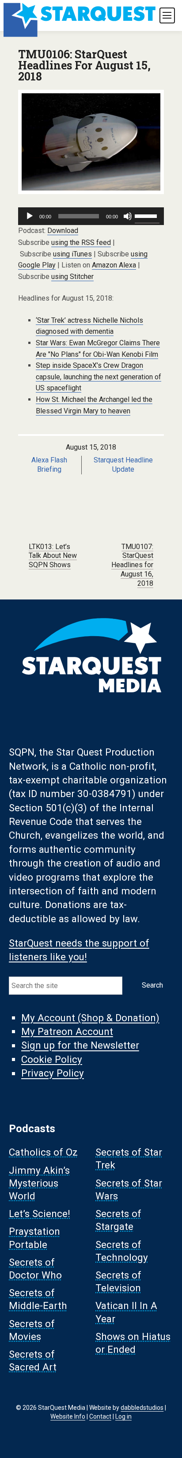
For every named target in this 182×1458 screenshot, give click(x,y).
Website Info (67, 1416)
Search (152, 985)
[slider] (147, 215)
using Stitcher (72, 276)
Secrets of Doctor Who (35, 1268)
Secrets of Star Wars (128, 1189)
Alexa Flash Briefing (49, 464)
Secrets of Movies (32, 1330)
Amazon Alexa (114, 265)
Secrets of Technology (121, 1251)
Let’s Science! (39, 1214)
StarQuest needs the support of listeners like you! (79, 949)
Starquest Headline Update (123, 464)
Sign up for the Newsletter (80, 1045)
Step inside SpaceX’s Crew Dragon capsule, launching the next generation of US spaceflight (98, 376)
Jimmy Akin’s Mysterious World (39, 1183)
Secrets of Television (118, 1281)
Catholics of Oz (43, 1152)
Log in (123, 1416)
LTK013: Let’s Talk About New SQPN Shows (53, 555)
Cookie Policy (51, 1059)
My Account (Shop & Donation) (90, 1017)
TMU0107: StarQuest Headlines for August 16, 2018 (132, 565)
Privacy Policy (52, 1073)
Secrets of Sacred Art (33, 1361)
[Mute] (127, 216)
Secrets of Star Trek (128, 1159)
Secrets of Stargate (118, 1220)
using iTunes (72, 254)
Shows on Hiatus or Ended (133, 1343)
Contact (100, 1416)
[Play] (29, 216)
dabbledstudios (142, 1407)
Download (62, 230)
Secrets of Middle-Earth (38, 1299)
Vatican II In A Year (126, 1312)
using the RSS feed (81, 242)
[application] (91, 216)
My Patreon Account (67, 1031)
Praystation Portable (34, 1238)
